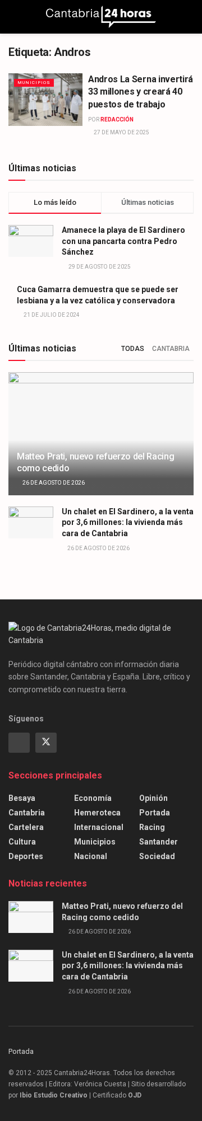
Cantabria (171, 349)
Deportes (25, 856)
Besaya (21, 798)
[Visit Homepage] (101, 17)
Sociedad (157, 856)
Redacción (117, 119)
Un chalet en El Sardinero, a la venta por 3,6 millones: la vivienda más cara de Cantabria (128, 522)
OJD (134, 1095)
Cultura (22, 841)
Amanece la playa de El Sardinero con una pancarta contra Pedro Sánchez (123, 241)
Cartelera (26, 827)
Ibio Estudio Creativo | (55, 1095)
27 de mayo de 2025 (121, 132)
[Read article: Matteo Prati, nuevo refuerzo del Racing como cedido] (101, 438)
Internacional (98, 827)
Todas (132, 349)
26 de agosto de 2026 (53, 483)
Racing (152, 827)
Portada (154, 812)
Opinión (153, 798)
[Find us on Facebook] (19, 743)
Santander (158, 841)
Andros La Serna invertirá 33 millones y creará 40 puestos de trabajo (140, 92)
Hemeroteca (97, 812)
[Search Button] (189, 17)
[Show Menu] (13, 17)
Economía (93, 798)
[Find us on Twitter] (46, 743)
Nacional (90, 856)
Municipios (33, 82)
